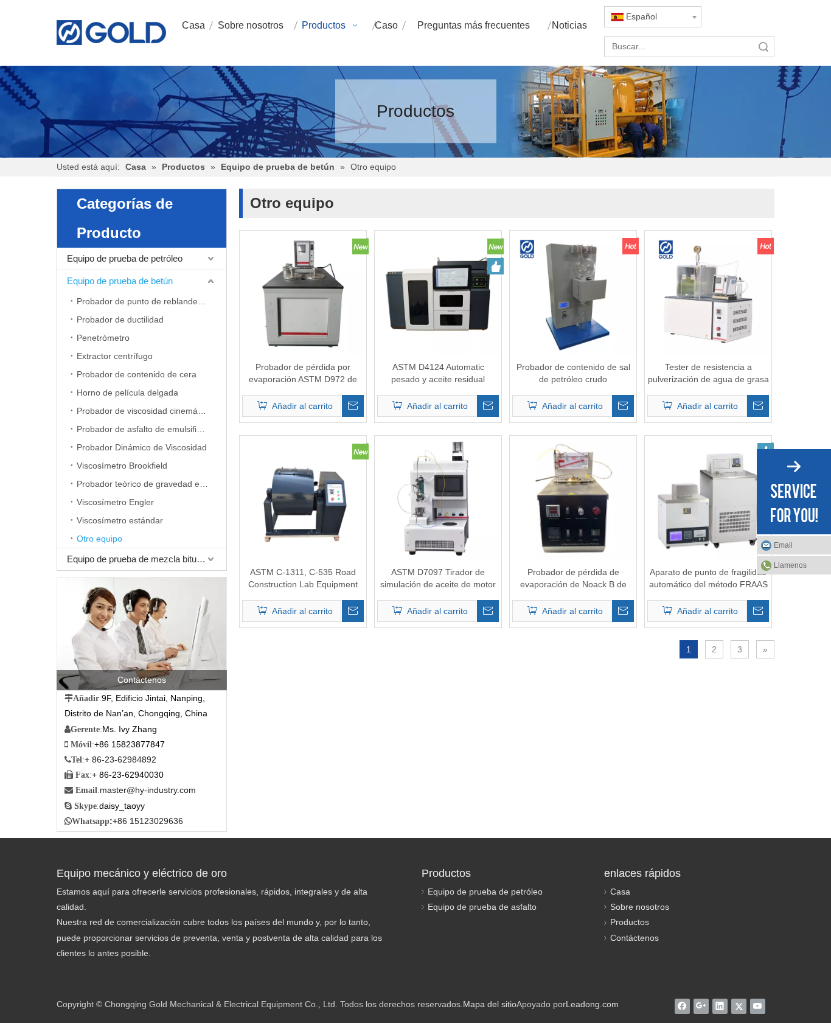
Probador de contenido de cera (136, 374)
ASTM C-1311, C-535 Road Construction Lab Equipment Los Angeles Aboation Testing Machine (303, 578)
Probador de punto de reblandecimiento (151, 301)
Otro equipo (99, 538)
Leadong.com (592, 1004)
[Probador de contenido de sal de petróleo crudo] (573, 293)
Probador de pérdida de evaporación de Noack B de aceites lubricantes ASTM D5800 (573, 578)
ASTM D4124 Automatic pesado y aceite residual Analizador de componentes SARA (438, 373)
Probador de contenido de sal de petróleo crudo (573, 373)
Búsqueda (763, 47)
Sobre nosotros (639, 907)
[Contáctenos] (142, 633)
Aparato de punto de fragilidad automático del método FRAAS (708, 578)
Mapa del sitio (489, 1004)
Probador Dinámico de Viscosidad (142, 447)
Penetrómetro (103, 338)
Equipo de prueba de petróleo (125, 258)
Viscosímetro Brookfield (122, 465)
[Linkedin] (720, 1006)
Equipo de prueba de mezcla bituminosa (146, 559)
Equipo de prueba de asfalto (482, 907)
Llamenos (790, 565)
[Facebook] (682, 1006)
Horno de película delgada (127, 392)
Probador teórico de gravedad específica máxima (151, 484)
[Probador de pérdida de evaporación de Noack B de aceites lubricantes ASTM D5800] (573, 498)
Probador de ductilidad (120, 319)
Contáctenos (634, 938)
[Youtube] (757, 1006)
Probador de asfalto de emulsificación (149, 429)
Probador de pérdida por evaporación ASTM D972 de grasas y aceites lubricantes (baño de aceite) (303, 373)
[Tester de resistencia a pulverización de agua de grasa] (708, 293)
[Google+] (701, 1006)
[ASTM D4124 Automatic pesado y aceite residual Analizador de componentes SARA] (438, 293)
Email (783, 545)
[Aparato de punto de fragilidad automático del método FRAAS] (708, 498)
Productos (629, 922)
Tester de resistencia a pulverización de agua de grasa (708, 373)
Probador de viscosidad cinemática (144, 411)
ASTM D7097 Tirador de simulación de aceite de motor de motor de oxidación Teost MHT (438, 578)
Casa (620, 891)
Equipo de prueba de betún (120, 281)
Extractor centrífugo (115, 356)
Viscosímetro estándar (120, 520)
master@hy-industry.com (148, 790)
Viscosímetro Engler (115, 502)
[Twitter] (738, 1006)
